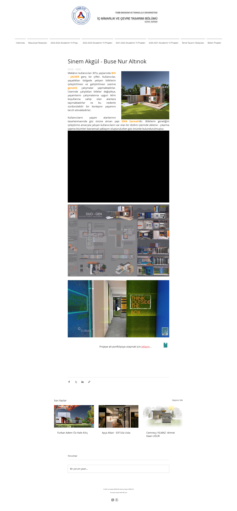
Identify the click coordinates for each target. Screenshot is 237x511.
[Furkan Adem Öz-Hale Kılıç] (74, 416)
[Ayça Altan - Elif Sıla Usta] (119, 416)
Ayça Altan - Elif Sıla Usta (116, 432)
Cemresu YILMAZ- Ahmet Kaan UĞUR (160, 434)
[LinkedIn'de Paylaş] (82, 382)
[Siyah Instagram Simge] (112, 500)
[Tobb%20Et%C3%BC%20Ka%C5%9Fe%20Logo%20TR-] (116, 500)
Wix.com (124, 492)
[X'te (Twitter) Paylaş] (75, 382)
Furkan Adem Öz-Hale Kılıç (72, 432)
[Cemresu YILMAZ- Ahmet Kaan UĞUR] (163, 416)
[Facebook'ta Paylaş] (69, 382)
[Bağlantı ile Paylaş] (89, 382)
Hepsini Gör (177, 400)
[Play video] (118, 308)
